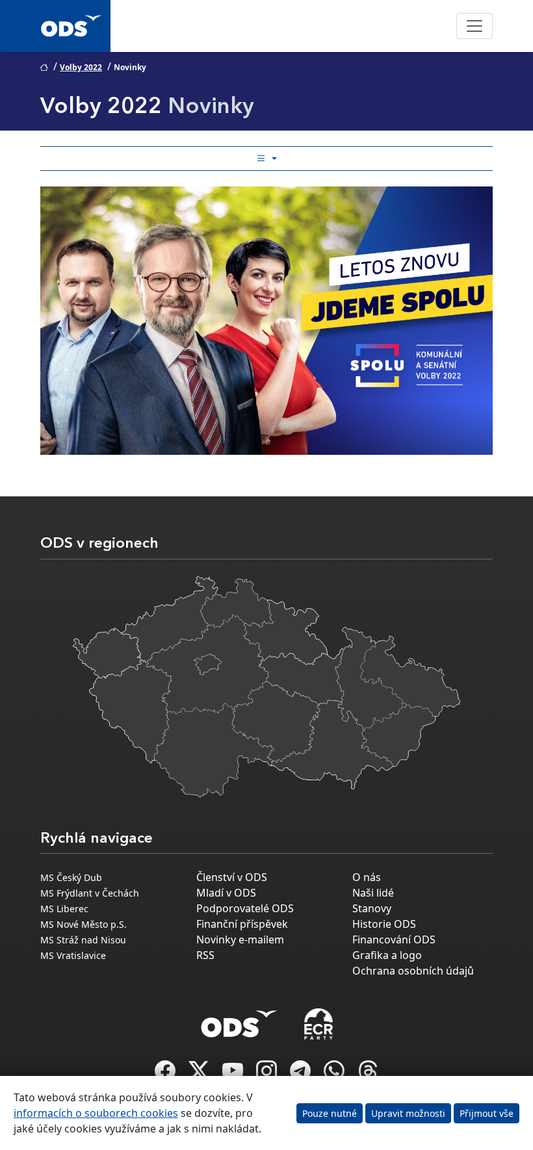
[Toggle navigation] (474, 26)
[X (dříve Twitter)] (200, 1074)
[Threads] (368, 1074)
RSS (205, 955)
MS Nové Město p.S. (83, 924)
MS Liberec (64, 908)
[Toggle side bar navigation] (266, 158)
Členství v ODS (231, 877)
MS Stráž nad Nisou (83, 940)
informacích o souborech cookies (96, 1113)
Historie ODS (384, 924)
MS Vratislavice (73, 955)
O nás (366, 877)
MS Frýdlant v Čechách (89, 893)
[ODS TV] (234, 1074)
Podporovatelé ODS (245, 908)
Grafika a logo (387, 955)
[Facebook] (166, 1074)
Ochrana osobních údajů (413, 971)
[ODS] (239, 1020)
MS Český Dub (71, 877)
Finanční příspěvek (242, 924)
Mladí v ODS (226, 893)
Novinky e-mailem (240, 939)
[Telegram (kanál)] (301, 1074)
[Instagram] (268, 1074)
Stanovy (371, 908)
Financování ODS (394, 939)
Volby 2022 (81, 67)
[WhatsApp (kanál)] (335, 1074)
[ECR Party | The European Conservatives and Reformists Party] (318, 1024)
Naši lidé (373, 893)
